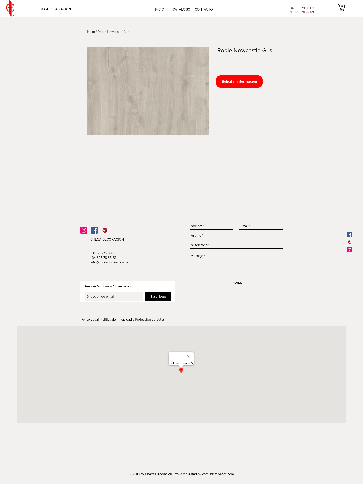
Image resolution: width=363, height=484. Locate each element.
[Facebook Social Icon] (94, 230)
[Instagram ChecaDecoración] (349, 249)
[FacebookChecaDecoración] (349, 234)
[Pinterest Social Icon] (104, 230)
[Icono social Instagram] (83, 230)
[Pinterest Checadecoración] (349, 242)
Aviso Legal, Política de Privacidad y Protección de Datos (123, 319)
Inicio (91, 31)
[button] (342, 7)
